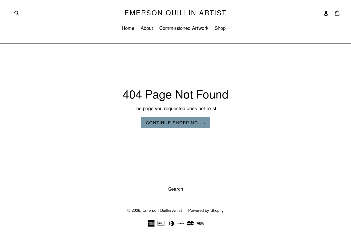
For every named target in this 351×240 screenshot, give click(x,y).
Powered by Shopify (206, 210)
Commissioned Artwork (183, 27)
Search (175, 188)
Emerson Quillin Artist (175, 13)
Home (128, 27)
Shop (223, 27)
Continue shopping (172, 122)
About (147, 27)
